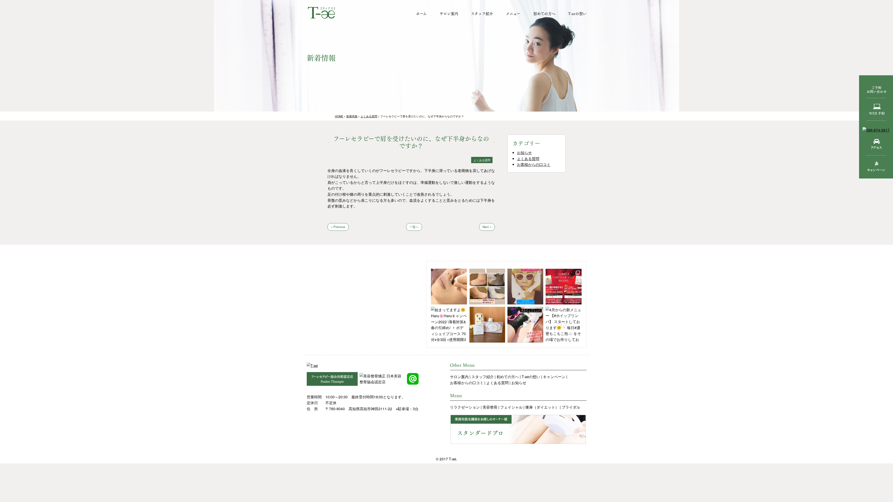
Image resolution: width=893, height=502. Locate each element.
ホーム (421, 13)
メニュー (513, 13)
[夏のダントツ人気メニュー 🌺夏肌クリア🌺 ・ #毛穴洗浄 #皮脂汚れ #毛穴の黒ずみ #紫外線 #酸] (449, 286)
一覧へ (414, 227)
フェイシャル (511, 407)
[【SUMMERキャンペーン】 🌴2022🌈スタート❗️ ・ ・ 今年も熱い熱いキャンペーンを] (563, 286)
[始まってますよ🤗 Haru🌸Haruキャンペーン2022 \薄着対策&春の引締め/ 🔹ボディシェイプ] (449, 325)
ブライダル (571, 407)
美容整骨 (490, 407)
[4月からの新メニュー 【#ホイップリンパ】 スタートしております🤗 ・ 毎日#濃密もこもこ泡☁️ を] (563, 325)
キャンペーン (554, 376)
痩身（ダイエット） (542, 407)
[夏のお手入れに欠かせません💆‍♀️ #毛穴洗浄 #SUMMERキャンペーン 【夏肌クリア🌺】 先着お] (525, 286)
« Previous (338, 227)
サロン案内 (449, 13)
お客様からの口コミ (533, 164)
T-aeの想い (577, 13)
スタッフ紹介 (482, 13)
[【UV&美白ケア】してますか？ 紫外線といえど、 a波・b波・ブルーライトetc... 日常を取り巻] (487, 325)
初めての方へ (544, 13)
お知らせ (524, 152)
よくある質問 (528, 158)
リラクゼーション (465, 407)
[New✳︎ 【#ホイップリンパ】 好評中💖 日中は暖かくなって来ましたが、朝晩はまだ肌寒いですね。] (525, 325)
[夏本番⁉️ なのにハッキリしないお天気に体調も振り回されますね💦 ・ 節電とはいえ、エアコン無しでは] (487, 286)
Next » (487, 227)
